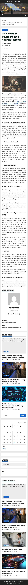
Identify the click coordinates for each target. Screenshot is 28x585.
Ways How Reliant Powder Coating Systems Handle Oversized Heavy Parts (13, 357)
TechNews (5, 30)
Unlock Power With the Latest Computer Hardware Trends (13, 572)
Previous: (9, 321)
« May (4, 449)
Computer (6, 545)
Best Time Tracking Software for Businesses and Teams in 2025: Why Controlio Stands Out (12, 406)
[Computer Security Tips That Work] (14, 539)
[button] (2, 15)
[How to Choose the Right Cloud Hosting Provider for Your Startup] (14, 370)
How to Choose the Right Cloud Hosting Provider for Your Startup (13, 381)
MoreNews (10, 583)
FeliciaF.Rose (7, 43)
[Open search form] (25, 15)
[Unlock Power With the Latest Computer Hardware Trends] (14, 561)
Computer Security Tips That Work (12, 549)
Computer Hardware (9, 567)
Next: (11, 326)
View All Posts (14, 314)
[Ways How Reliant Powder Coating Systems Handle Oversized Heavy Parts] (14, 346)
